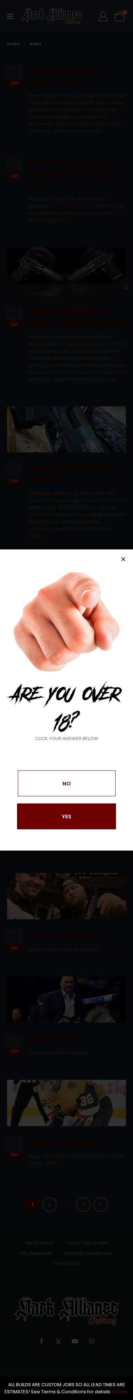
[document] (66, 700)
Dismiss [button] (120, 1391)
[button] (123, 559)
